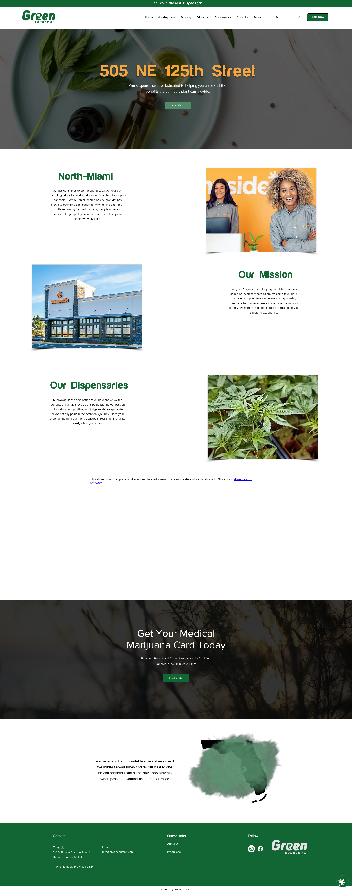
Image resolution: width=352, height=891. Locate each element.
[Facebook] (260, 848)
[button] (178, 105)
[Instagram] (251, 848)
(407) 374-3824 (84, 866)
